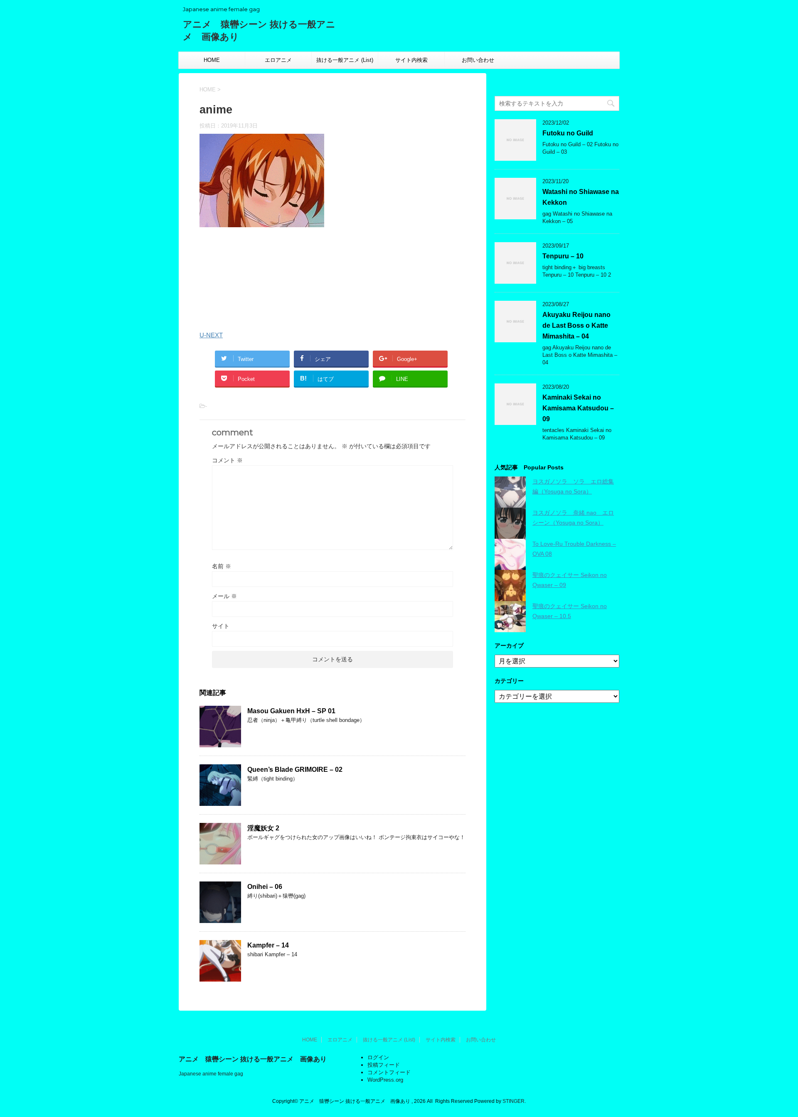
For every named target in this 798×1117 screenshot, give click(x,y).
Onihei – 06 (264, 886)
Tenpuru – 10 (563, 256)
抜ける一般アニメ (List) (344, 60)
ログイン (378, 1057)
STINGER (513, 1101)
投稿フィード (383, 1065)
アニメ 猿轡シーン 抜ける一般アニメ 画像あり (253, 1059)
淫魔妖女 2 (263, 828)
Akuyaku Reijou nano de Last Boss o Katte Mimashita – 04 (576, 325)
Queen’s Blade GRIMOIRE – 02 (294, 769)
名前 (221, 566)
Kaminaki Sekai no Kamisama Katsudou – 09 (578, 408)
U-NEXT (211, 335)
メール (224, 596)
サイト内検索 (411, 60)
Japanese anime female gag (211, 1074)
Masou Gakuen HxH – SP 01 (291, 710)
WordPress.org (385, 1080)
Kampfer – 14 (268, 945)
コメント (227, 460)
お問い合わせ (478, 60)
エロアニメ (278, 60)
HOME (212, 60)
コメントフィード (389, 1072)
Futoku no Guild (567, 133)
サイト (220, 626)
